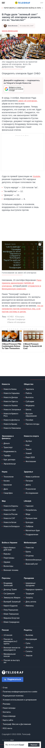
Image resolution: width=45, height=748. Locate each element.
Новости (6, 384)
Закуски (29, 656)
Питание (29, 481)
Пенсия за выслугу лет (12, 661)
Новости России (10, 514)
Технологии (9, 477)
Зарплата (30, 389)
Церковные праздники (30, 584)
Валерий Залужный (12, 602)
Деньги (7, 443)
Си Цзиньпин (9, 594)
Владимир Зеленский (8, 584)
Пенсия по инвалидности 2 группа (10, 641)
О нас (5, 688)
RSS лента (7, 728)
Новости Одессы (11, 401)
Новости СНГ (9, 518)
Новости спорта (31, 436)
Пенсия (5, 630)
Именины (30, 606)
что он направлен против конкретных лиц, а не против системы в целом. (22, 309)
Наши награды (9, 708)
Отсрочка (30, 556)
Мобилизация (30, 543)
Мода (28, 514)
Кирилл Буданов (11, 606)
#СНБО (10, 317)
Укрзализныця (10, 464)
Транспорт (8, 447)
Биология (8, 485)
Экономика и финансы (8, 437)
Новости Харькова (12, 393)
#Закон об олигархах (16, 322)
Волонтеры (8, 566)
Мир (4, 501)
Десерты (29, 647)
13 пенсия (8, 635)
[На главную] (22, 3)
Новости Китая (10, 522)
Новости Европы (11, 506)
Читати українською (10, 31)
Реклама (6, 704)
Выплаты (30, 397)
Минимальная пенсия (10, 655)
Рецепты (28, 630)
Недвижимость (10, 451)
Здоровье (28, 472)
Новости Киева (10, 389)
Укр (41, 3)
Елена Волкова (13, 25)
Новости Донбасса (12, 420)
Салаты (29, 651)
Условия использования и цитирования (20, 700)
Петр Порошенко (11, 610)
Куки (21, 745)
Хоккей (29, 453)
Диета (28, 485)
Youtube (36, 176)
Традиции (30, 594)
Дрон (6, 489)
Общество (28, 384)
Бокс (28, 445)
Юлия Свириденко (11, 622)
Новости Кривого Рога (11, 415)
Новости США (10, 510)
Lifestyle (27, 501)
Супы (28, 643)
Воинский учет (32, 564)
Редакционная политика (13, 696)
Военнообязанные (34, 560)
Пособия (29, 420)
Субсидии (30, 401)
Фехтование (31, 461)
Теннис (29, 449)
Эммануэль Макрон (12, 598)
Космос (7, 481)
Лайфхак (29, 526)
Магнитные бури (33, 530)
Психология (31, 489)
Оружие (7, 562)
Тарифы (7, 456)
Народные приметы (34, 590)
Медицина (30, 405)
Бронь (28, 552)
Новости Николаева (12, 428)
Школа (28, 410)
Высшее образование (31, 415)
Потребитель (31, 510)
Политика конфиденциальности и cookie (20, 692)
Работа (29, 393)
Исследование (32, 493)
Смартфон (8, 493)
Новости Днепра (11, 397)
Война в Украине (9, 543)
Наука (4, 472)
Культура (29, 522)
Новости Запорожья (12, 410)
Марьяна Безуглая (12, 618)
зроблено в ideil (8, 740)
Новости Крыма (10, 424)
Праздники (29, 578)
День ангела (31, 602)
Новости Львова (11, 405)
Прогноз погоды (32, 424)
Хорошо (34, 745)
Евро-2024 (30, 457)
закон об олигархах (27, 101)
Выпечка (29, 635)
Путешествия (31, 518)
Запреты (29, 598)
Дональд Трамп (10, 590)
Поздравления (32, 534)
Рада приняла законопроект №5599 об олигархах (21, 283)
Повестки (30, 548)
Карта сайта (8, 720)
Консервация (31, 639)
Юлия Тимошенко (11, 614)
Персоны (6, 578)
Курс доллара (9, 460)
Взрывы (7, 554)
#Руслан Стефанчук (16, 319)
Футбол (29, 441)
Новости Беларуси (12, 526)
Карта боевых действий (9, 549)
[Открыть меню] (3, 3)
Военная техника (11, 570)
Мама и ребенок (32, 477)
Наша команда (9, 716)
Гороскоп (29, 506)
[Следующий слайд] (42, 8)
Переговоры (9, 558)
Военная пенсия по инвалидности (12, 649)
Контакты (7, 712)
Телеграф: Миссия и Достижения (17, 724)
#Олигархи (19, 317)
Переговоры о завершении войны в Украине (24, 8)
